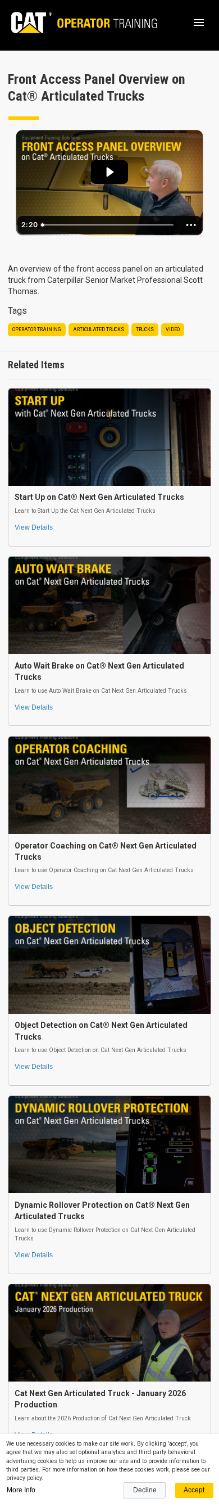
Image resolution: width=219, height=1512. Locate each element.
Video (173, 329)
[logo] (79, 22)
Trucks (145, 329)
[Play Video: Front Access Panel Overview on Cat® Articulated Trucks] (109, 172)
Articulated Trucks (98, 329)
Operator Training (36, 329)
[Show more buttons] (191, 225)
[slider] (109, 225)
